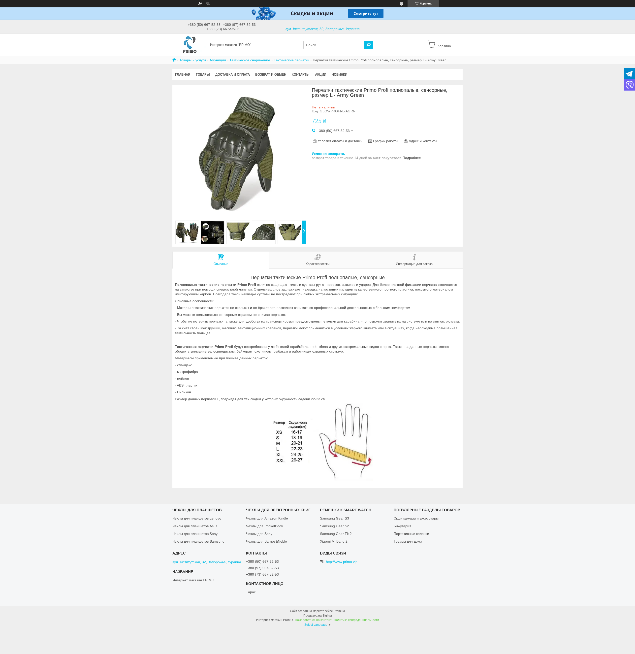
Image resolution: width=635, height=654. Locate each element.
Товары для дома (408, 541)
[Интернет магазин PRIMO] (189, 45)
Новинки (339, 74)
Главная (182, 74)
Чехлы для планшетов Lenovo (196, 518)
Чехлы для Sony (259, 534)
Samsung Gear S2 (334, 526)
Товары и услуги (192, 60)
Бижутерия (402, 526)
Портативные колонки (411, 534)
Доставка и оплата (232, 74)
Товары (203, 74)
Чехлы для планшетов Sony (195, 534)
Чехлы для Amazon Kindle (267, 518)
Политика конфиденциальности (356, 620)
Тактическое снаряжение (249, 60)
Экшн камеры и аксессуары (416, 518)
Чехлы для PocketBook (264, 526)
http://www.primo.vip (341, 562)
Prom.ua (339, 611)
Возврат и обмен (270, 74)
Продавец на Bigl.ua (317, 615)
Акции (320, 74)
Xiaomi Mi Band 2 (334, 541)
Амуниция (218, 60)
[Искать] (368, 45)
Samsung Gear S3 (334, 518)
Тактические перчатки (291, 60)
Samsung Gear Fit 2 (336, 534)
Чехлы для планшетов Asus (194, 526)
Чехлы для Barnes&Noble (266, 541)
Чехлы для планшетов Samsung (198, 541)
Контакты (301, 74)
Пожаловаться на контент (313, 620)
